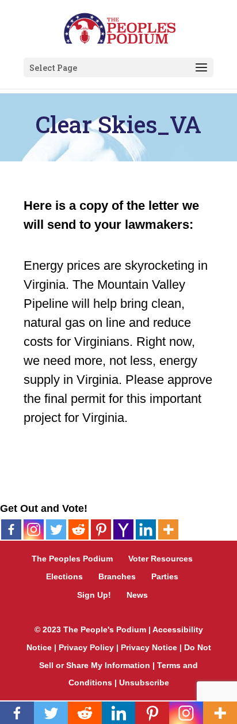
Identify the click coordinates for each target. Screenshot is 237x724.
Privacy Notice (149, 647)
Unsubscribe (144, 682)
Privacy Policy (86, 647)
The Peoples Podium (72, 558)
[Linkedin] (146, 529)
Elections (64, 576)
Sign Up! (94, 594)
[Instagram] (34, 529)
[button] (201, 68)
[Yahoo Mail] (123, 529)
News (137, 594)
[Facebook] (11, 529)
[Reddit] (78, 529)
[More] (168, 529)
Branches (117, 576)
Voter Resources (160, 558)
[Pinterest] (101, 529)
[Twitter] (56, 529)
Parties (164, 576)
